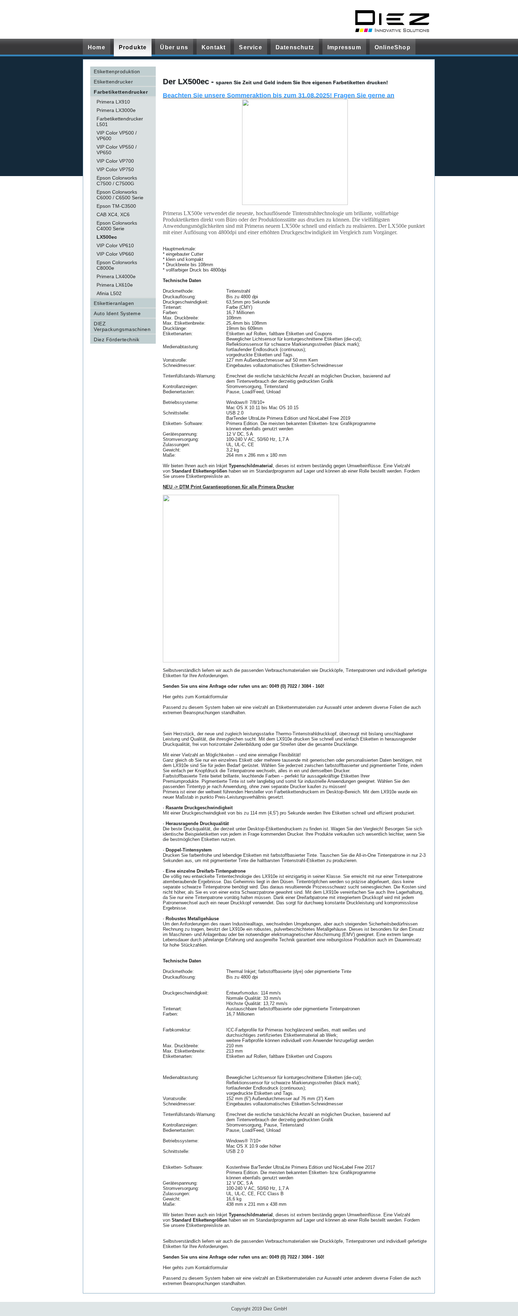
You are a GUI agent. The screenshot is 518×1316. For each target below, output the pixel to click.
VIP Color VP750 (115, 169)
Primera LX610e (115, 285)
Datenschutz (295, 47)
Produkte (133, 47)
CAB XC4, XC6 (113, 214)
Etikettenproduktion (117, 71)
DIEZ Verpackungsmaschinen (122, 326)
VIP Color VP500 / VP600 (117, 135)
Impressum (344, 47)
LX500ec (107, 237)
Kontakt (214, 47)
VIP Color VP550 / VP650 (117, 149)
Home (96, 47)
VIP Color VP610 (115, 245)
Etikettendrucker (113, 82)
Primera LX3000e (116, 110)
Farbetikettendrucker (121, 92)
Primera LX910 (113, 102)
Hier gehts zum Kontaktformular (195, 696)
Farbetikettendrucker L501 (120, 121)
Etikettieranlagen (114, 303)
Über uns (174, 47)
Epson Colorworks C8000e (117, 265)
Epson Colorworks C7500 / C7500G (117, 180)
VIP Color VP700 (115, 161)
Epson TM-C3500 (116, 206)
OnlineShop (393, 47)
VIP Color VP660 (115, 254)
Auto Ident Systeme (117, 313)
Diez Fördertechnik (116, 339)
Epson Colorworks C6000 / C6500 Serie (120, 194)
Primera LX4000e (116, 276)
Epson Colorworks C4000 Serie (117, 225)
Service (250, 47)
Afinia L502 (109, 293)
